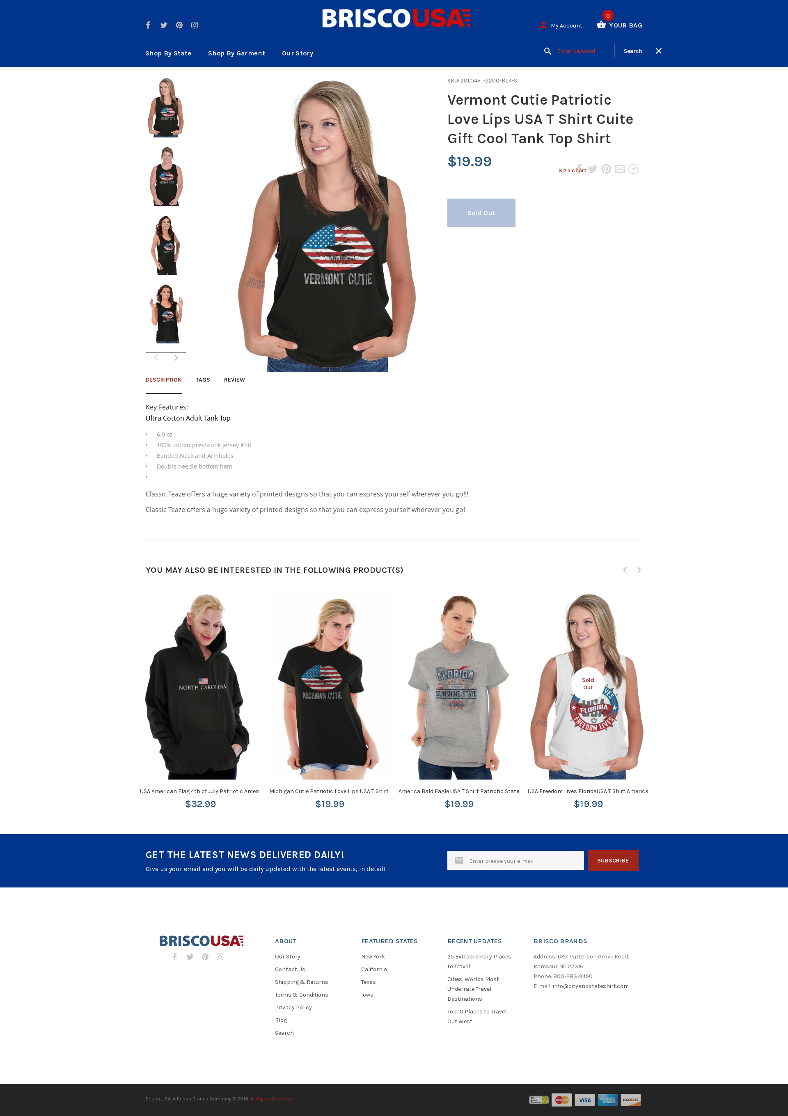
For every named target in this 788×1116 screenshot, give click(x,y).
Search (284, 1032)
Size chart (573, 170)
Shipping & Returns (301, 982)
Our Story (297, 53)
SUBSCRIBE (613, 860)
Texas (368, 982)
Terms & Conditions (301, 994)
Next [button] (176, 358)
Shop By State (168, 53)
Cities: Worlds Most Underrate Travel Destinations (473, 989)
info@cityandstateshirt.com (591, 986)
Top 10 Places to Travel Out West (476, 1016)
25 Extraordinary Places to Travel (479, 961)
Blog (281, 1020)
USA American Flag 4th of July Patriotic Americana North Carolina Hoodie (236, 791)
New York (373, 956)
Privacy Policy (293, 1007)
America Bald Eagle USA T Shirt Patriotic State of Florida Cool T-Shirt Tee (493, 791)
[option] (166, 111)
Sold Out (481, 213)
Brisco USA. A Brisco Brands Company (188, 1099)
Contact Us (290, 969)
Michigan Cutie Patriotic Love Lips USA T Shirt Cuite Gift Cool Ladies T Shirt (366, 791)
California (374, 969)
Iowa (367, 994)
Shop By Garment (236, 53)
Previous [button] (625, 570)
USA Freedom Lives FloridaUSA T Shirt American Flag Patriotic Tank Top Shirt (628, 791)
